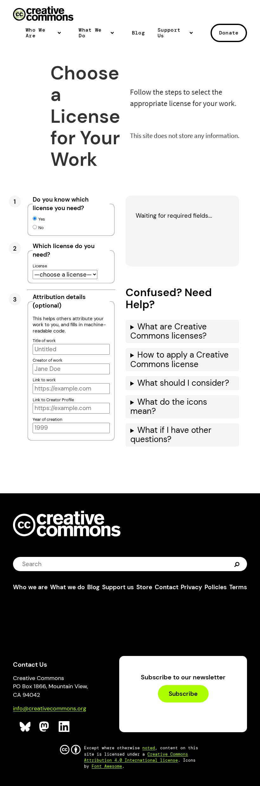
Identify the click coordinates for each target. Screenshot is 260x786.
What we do (67, 587)
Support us (118, 587)
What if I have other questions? (170, 435)
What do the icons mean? (168, 406)
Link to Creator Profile (53, 399)
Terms (238, 587)
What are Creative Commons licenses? (168, 331)
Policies (216, 587)
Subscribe (183, 694)
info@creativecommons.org (49, 708)
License (40, 266)
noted (148, 748)
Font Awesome (107, 766)
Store (144, 587)
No (41, 227)
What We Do (90, 33)
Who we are (30, 587)
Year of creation (47, 419)
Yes (41, 219)
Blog (138, 33)
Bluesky (25, 726)
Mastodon (44, 726)
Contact (167, 587)
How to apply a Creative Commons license (179, 359)
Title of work (44, 340)
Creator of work (47, 360)
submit (237, 564)
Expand (61, 35)
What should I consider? (183, 383)
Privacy (191, 587)
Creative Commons (43, 14)
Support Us (169, 33)
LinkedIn (64, 726)
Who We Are (35, 33)
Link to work (44, 380)
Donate (229, 32)
